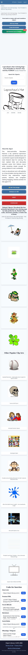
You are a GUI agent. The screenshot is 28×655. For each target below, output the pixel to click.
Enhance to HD (14, 191)
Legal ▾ (25, 2)
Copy (23, 593)
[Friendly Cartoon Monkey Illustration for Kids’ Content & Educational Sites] (14, 466)
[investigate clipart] (14, 441)
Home (2, 6)
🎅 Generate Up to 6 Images (16, 31)
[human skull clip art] (14, 391)
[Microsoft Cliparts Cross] (14, 518)
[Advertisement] (14, 49)
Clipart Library (10, 643)
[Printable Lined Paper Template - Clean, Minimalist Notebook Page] (14, 543)
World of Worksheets (14, 648)
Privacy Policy (18, 645)
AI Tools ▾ (14, 2)
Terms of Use (9, 645)
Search (14, 82)
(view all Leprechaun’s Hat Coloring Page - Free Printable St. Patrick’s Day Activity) (14, 217)
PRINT (14, 197)
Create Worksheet (14, 27)
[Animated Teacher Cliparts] (14, 416)
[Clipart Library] (1, 2)
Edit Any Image (14, 23)
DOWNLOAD (14, 203)
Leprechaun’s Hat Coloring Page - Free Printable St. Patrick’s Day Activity (14, 8)
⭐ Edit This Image (14, 187)
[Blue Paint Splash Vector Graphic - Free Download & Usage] (14, 492)
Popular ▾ (20, 2)
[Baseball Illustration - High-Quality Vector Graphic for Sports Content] (14, 365)
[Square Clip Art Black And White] (14, 570)
